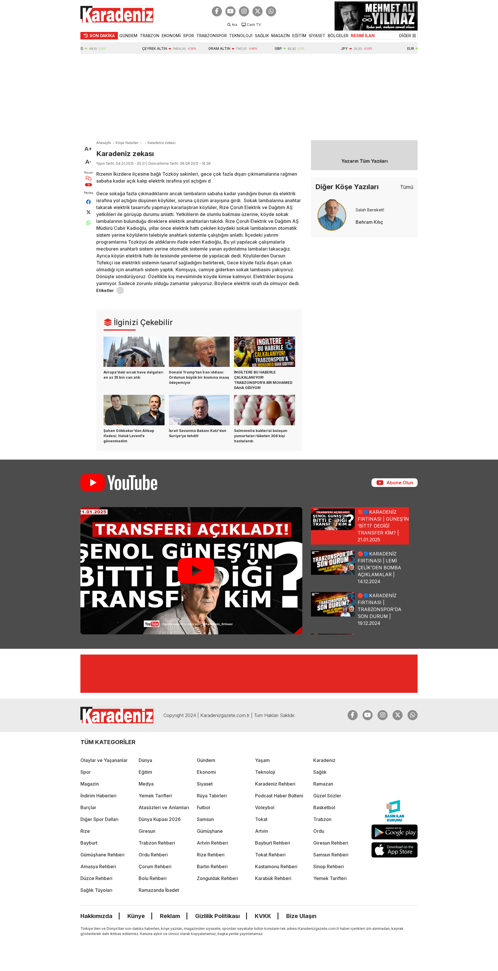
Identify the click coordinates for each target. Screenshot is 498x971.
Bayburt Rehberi (272, 843)
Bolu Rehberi (153, 878)
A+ (88, 148)
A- (88, 161)
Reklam (170, 916)
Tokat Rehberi (270, 855)
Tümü (406, 187)
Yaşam (262, 760)
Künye (136, 916)
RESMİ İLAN (363, 35)
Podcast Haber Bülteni (279, 796)
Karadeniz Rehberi (275, 784)
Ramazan (323, 784)
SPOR (188, 35)
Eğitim (145, 772)
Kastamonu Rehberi (276, 866)
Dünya (145, 760)
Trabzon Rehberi (157, 843)
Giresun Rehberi (330, 843)
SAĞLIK (262, 35)
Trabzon (322, 819)
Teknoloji (265, 772)
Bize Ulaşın (301, 916)
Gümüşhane (210, 831)
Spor (85, 772)
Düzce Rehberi (96, 878)
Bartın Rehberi (212, 866)
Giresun (147, 831)
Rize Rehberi (211, 855)
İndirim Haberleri (98, 796)
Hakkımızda (96, 916)
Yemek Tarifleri (155, 796)
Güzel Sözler (327, 796)
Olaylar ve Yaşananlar (104, 760)
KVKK (263, 916)
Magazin (89, 784)
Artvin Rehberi (212, 843)
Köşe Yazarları (127, 143)
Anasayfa (103, 143)
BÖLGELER (338, 35)
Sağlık (320, 772)
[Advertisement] (249, 97)
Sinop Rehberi (328, 866)
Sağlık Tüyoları (96, 890)
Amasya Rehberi (98, 866)
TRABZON (149, 35)
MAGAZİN (280, 35)
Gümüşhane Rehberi (102, 855)
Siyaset (205, 784)
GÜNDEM (128, 35)
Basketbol (324, 807)
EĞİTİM (299, 35)
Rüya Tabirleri (212, 796)
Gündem (206, 760)
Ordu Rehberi (153, 855)
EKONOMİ (171, 35)
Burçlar (88, 807)
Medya (146, 784)
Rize (85, 831)
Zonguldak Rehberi (217, 878)
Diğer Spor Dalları (99, 819)
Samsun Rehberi (330, 855)
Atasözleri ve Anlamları (164, 807)
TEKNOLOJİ (240, 35)
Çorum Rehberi (155, 866)
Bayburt (88, 843)
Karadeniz (324, 760)
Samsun (205, 819)
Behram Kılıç (369, 222)
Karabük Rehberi (273, 878)
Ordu (318, 831)
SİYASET (317, 35)
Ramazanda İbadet (159, 890)
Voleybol (264, 807)
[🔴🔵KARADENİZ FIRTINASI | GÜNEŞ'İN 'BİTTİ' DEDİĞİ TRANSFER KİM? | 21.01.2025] (191, 570)
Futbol (203, 807)
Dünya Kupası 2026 (160, 819)
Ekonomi (206, 772)
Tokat (261, 819)
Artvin (261, 831)
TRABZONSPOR (211, 35)
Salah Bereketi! (370, 209)
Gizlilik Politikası (217, 916)
